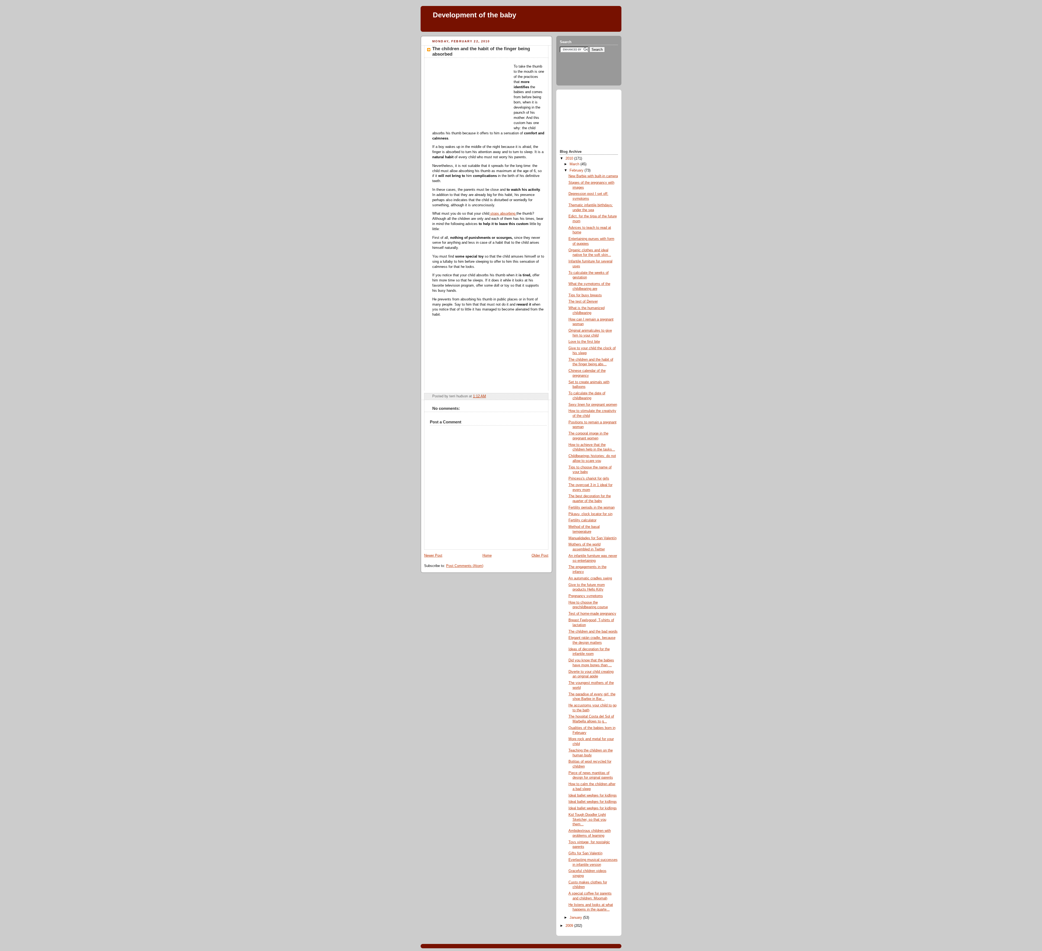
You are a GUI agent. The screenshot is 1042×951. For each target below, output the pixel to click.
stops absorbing (502, 213)
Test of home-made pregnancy (592, 614)
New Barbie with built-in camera (593, 176)
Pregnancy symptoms (585, 596)
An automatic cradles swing (590, 578)
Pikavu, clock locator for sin (590, 514)
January (576, 918)
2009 (569, 926)
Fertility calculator (582, 520)
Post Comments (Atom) (464, 566)
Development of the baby (474, 15)
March (574, 164)
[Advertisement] (523, 27)
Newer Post (433, 555)
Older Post (540, 555)
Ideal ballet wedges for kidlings (592, 795)
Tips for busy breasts (585, 295)
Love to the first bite (584, 342)
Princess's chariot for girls (588, 478)
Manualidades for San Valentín (592, 538)
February (576, 170)
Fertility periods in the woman (591, 507)
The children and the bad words (593, 631)
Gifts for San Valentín (585, 853)
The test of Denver (583, 301)
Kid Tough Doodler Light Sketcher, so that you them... (587, 819)
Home (487, 555)
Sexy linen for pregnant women (592, 405)
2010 (569, 158)
